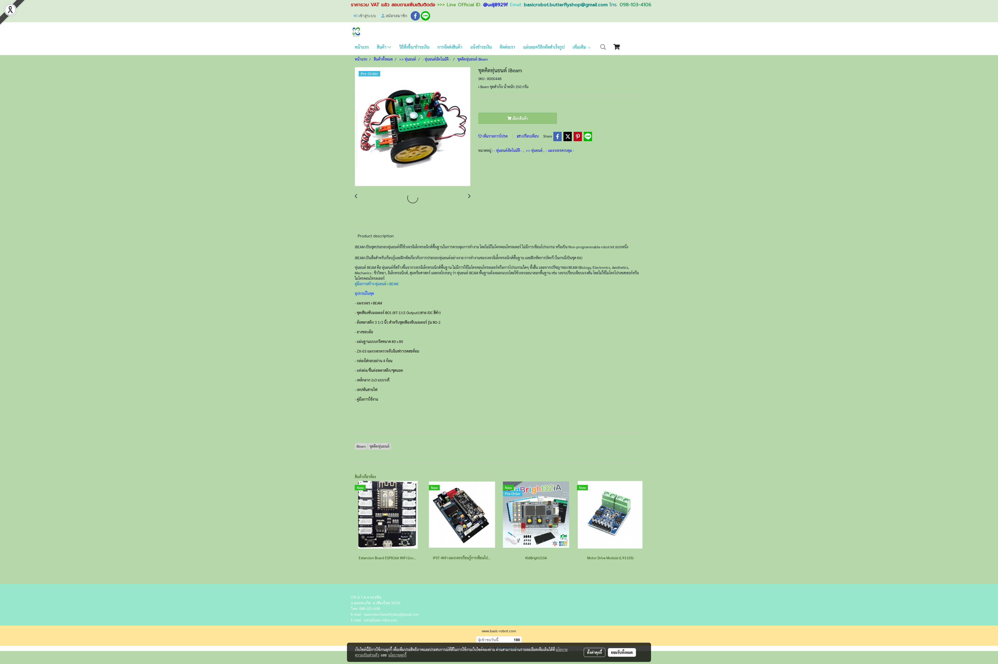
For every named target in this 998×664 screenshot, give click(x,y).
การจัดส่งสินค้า (449, 47)
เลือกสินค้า (519, 118)
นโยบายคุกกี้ (397, 655)
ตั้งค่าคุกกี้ (594, 652)
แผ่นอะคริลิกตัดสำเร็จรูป (543, 47)
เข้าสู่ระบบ (366, 15)
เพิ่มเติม (580, 47)
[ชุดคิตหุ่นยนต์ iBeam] (412, 126)
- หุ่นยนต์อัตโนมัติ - (508, 150)
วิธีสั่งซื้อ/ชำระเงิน (414, 47)
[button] (603, 47)
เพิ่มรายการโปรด (495, 136)
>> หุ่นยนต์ (534, 150)
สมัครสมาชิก (396, 15)
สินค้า (382, 47)
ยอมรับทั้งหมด (622, 652)
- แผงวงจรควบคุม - (560, 150)
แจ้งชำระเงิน (481, 47)
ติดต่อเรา (507, 47)
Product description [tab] (376, 235)
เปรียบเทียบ (530, 136)
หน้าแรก (362, 47)
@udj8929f (495, 4)
